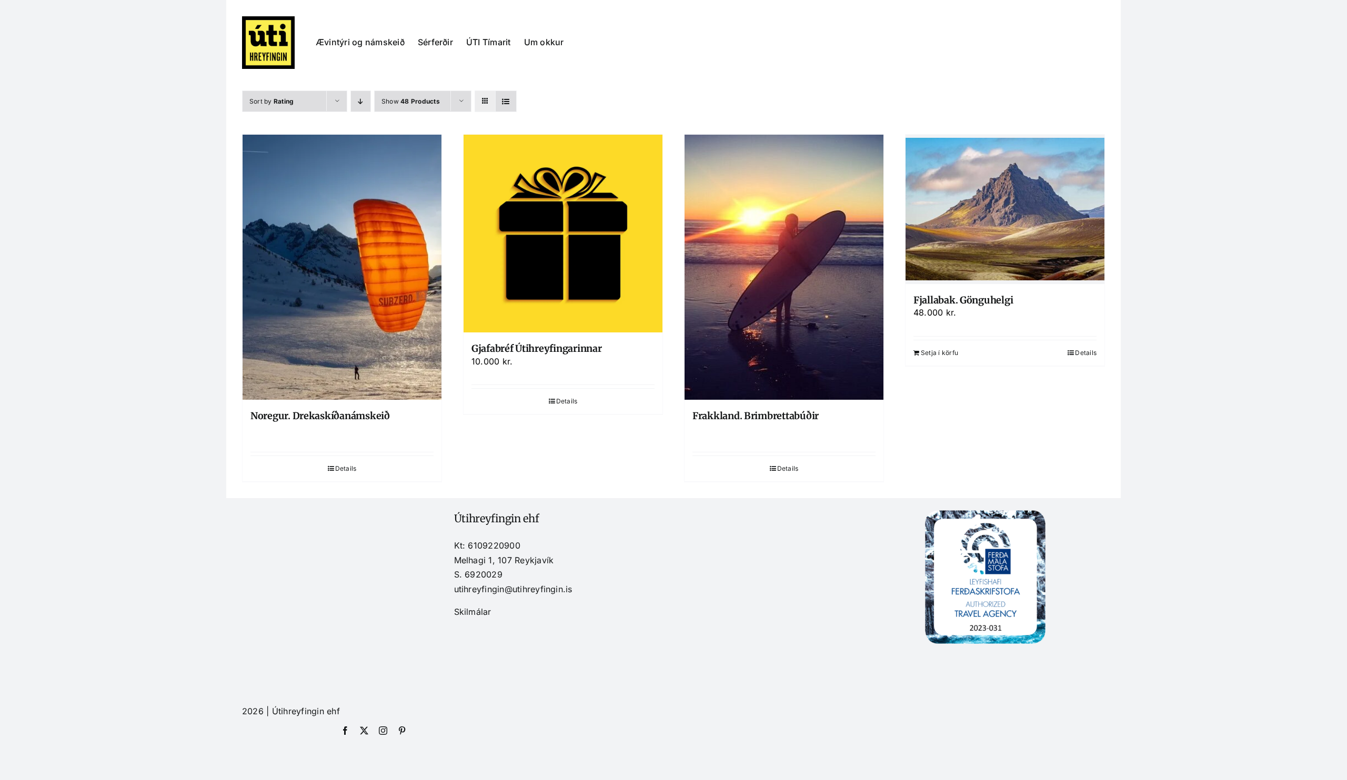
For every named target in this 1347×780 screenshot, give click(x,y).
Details (346, 468)
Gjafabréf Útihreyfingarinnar (536, 348)
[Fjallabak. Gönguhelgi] (1005, 209)
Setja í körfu (939, 353)
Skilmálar (472, 611)
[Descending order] (360, 101)
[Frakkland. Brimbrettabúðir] (784, 267)
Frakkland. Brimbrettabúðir (755, 416)
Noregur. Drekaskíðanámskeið (320, 416)
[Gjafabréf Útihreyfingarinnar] (563, 233)
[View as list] (506, 101)
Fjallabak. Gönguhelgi (963, 300)
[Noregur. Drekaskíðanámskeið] (342, 267)
